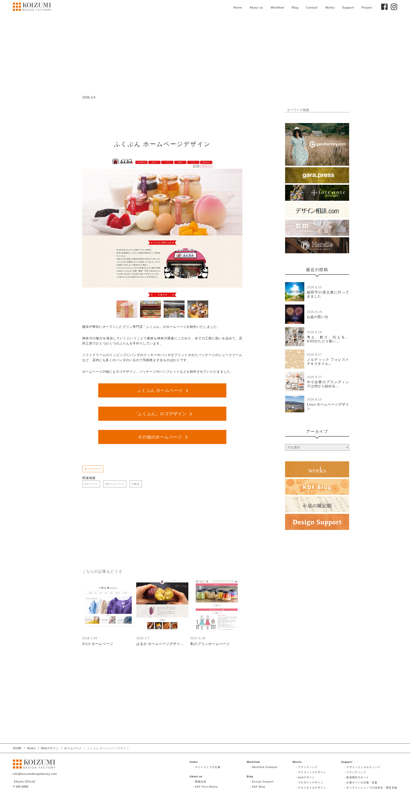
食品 (136, 483)
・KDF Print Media (205, 786)
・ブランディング (306, 767)
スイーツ (92, 483)
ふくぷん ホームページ (160, 390)
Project (367, 7)
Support (348, 7)
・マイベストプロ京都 (206, 767)
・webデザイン (305, 777)
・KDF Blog (257, 786)
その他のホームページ (160, 437)
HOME (17, 748)
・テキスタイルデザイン (310, 787)
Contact (312, 7)
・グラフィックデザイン (310, 772)
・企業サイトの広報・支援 (360, 782)
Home (237, 7)
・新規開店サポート (356, 777)
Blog (295, 7)
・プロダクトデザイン (309, 782)
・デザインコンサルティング (362, 767)
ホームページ (93, 468)
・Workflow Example (263, 767)
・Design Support (261, 781)
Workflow (277, 7)
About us (256, 7)
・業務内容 (199, 781)
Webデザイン (50, 748)
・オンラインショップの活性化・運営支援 (370, 787)
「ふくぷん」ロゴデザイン (160, 413)
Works (330, 7)
